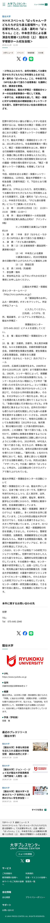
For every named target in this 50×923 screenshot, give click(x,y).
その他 (40, 52)
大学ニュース (8, 52)
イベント (20, 52)
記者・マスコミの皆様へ (36, 877)
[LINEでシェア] (31, 59)
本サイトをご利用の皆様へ (13, 883)
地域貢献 (31, 52)
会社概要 (6, 897)
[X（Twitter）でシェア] (19, 59)
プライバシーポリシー (35, 897)
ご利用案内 (7, 873)
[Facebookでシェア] (25, 59)
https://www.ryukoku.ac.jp (14, 676)
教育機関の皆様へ (10, 877)
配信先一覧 (30, 881)
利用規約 (29, 873)
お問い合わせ (8, 910)
